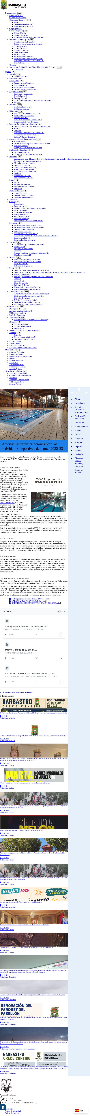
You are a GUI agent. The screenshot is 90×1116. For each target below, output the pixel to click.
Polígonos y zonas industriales (25, 171)
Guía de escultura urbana (23, 212)
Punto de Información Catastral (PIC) (28, 120)
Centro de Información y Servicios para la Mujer (32, 126)
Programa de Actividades (23, 249)
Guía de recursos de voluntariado (26, 135)
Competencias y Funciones (24, 83)
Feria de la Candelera (22, 184)
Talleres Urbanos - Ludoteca (24, 137)
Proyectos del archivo (22, 298)
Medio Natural (81, 426)
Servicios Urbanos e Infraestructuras (81, 409)
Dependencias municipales (19, 40)
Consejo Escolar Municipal (24, 229)
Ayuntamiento (12, 13)
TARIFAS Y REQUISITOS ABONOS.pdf (27, 601)
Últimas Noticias (20, 33)
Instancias (17, 335)
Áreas (9, 72)
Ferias (11, 180)
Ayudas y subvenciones (18, 373)
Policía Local (14, 81)
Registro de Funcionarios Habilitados (23, 348)
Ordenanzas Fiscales (21, 324)
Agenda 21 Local (20, 193)
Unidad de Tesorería (21, 109)
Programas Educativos (22, 232)
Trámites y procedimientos (24, 337)
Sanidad (17, 129)
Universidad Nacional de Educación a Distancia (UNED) (35, 236)
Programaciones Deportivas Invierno (27, 262)
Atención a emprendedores (24, 169)
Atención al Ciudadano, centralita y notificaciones (32, 100)
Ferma (16, 182)
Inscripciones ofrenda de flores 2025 (27, 289)
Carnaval (17, 279)
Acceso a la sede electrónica (20, 311)
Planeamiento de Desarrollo (24, 116)
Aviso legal (9, 1109)
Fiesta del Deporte (21, 264)
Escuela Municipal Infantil (24, 57)
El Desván (18, 189)
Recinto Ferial (19, 63)
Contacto (12, 65)
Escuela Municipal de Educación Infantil (29, 227)
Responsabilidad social (22, 176)
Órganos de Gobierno (17, 20)
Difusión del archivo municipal (25, 300)
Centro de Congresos (22, 165)
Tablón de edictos (16, 382)
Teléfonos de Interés (16, 365)
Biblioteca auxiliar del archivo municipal (29, 296)
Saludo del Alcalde (16, 16)
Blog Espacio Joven (21, 255)
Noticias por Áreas (21, 35)
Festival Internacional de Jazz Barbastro (28, 221)
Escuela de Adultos (21, 238)
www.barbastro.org (7, 503)
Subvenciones (14, 343)
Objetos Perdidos (20, 85)
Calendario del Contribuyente (25, 339)
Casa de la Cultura (21, 52)
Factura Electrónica (16, 345)
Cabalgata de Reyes (21, 285)
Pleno (16, 22)
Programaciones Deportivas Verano (27, 260)
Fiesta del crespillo (21, 283)
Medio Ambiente (15, 191)
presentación (18, 69)
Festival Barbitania (21, 219)
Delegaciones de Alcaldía (23, 26)
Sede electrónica (13, 306)
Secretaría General (16, 79)
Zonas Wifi (13, 363)
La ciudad (10, 350)
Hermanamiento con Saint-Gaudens (27, 287)
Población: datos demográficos (20, 356)
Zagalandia (18, 251)
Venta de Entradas (21, 217)
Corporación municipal (17, 18)
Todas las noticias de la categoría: (16, 692)
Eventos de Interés (16, 361)
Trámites (12, 333)
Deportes (12, 257)
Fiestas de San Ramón (22, 275)
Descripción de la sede (17, 309)
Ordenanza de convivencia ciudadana (28, 154)
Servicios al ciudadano (14, 371)
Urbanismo (13, 111)
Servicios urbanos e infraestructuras (22, 139)
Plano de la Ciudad (16, 354)
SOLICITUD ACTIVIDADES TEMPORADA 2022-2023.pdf (35, 603)
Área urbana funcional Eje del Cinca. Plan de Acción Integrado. (32, 67)
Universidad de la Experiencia (25, 234)
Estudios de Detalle (21, 118)
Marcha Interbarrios (21, 152)
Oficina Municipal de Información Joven (29, 245)
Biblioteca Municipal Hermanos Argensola (30, 208)
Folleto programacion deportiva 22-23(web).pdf (29, 599)
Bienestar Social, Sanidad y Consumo (23, 124)
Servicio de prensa (16, 31)
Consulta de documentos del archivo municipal (31, 294)
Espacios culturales (21, 210)
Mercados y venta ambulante (24, 163)
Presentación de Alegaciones (24, 87)
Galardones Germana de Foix (25, 167)
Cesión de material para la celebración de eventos (32, 144)
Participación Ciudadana (18, 150)
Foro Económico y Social (23, 178)
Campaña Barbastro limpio (24, 197)
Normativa (13, 322)
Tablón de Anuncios (17, 313)
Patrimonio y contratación (23, 94)
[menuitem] (47, 41)
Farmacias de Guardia (17, 367)
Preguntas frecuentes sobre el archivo (27, 304)
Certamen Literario (21, 206)
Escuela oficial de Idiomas (24, 240)
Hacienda (12, 105)
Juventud (12, 242)
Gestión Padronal (20, 96)
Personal (17, 102)
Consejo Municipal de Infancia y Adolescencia (31, 253)
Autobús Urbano (15, 369)
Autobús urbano (20, 141)
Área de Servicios (20, 46)
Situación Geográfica (17, 352)
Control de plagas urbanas (23, 195)
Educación (13, 223)
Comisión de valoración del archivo (27, 302)
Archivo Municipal (16, 291)
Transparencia (14, 317)
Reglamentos (19, 328)
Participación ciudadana (80, 417)
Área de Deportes (20, 48)
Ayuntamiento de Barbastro (24, 42)
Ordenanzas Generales (22, 326)
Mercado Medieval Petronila (24, 187)
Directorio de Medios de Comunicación (28, 37)
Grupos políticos (15, 29)
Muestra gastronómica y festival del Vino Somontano (33, 277)
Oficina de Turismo (21, 50)
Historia (12, 358)
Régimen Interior (15, 92)
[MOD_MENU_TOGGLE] (19, 13)
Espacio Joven (19, 54)
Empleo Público (15, 341)
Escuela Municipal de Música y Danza (28, 59)
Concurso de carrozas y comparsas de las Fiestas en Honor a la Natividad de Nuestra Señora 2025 (50, 272)
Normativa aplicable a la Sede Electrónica (24, 330)
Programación (19, 204)
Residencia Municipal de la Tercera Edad (29, 61)
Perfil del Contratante (17, 315)
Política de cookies (12, 1113)
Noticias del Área (20, 76)
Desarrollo (13, 157)
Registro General (20, 98)
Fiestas (11, 268)
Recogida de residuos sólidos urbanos (28, 148)
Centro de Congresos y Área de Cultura (28, 44)
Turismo (12, 199)
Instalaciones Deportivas (23, 266)
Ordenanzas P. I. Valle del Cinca (26, 122)
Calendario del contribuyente (20, 376)
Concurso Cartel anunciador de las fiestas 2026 (31, 270)
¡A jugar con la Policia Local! (25, 89)
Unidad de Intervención (23, 107)
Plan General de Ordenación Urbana (27, 113)
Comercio (17, 174)
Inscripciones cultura (21, 214)
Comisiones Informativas (23, 24)
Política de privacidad (13, 1111)
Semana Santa (19, 281)
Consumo (17, 131)
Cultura (12, 202)
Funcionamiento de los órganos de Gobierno (30, 320)
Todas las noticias (79, 471)
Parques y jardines (21, 146)
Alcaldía (12, 74)
